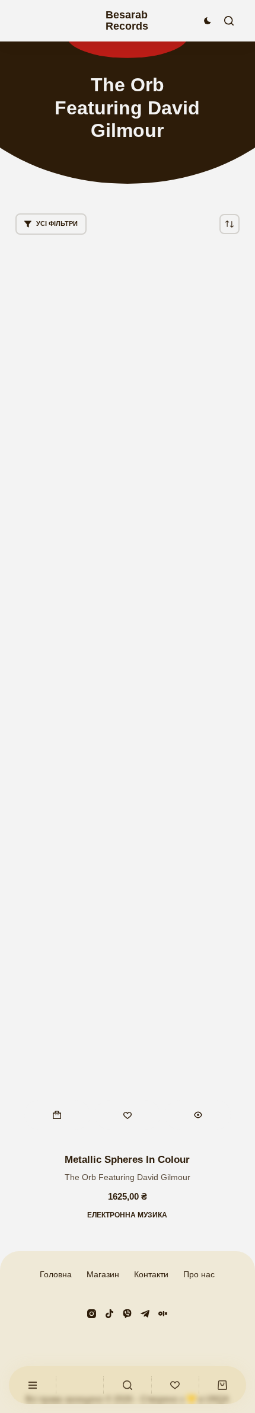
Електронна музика (127, 1215)
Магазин (103, 1274)
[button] (57, 1115)
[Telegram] (145, 1313)
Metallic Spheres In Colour (127, 1159)
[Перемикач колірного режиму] (207, 20)
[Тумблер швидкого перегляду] (198, 1115)
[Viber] (127, 1313)
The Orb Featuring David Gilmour (127, 1177)
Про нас (199, 1274)
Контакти (151, 1274)
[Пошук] (229, 20)
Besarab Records (127, 20)
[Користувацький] (32, 1385)
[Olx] (162, 1313)
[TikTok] (109, 1313)
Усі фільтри (57, 223)
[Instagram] (91, 1313)
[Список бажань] (175, 1385)
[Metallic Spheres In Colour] (127, 694)
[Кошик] (222, 1385)
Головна (56, 1274)
